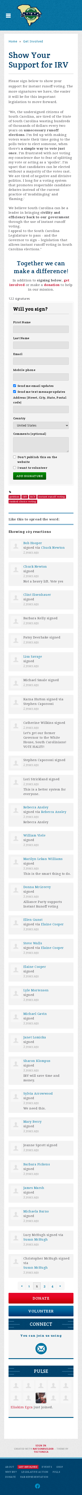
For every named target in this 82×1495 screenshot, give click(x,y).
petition (14, 496)
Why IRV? (11, 1471)
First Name (22, 322)
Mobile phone (24, 370)
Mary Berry (32, 1121)
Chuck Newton (53, 547)
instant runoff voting (51, 496)
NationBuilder (43, 1449)
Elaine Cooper (52, 924)
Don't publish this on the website (37, 459)
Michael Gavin (35, 1014)
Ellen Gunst (33, 919)
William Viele (34, 835)
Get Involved (33, 41)
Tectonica (41, 1452)
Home (13, 41)
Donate (41, 1298)
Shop (59, 1466)
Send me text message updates (41, 392)
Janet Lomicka (34, 1037)
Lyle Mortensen (36, 990)
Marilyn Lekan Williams (43, 859)
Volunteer (41, 1311)
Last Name (21, 338)
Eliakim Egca (22, 1407)
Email (18, 354)
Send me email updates (35, 386)
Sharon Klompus (37, 1061)
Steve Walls (32, 943)
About (9, 1466)
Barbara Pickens (36, 1164)
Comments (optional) (30, 434)
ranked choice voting (23, 501)
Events (47, 1466)
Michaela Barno (36, 1211)
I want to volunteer (32, 468)
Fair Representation (34, 1476)
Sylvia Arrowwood (38, 1093)
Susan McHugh (35, 1239)
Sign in (40, 1445)
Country (19, 418)
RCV (32, 496)
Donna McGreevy (37, 887)
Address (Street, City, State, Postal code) (39, 400)
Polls (56, 1471)
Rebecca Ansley (36, 807)
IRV (25, 496)
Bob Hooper (32, 543)
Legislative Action (34, 1471)
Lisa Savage (32, 656)
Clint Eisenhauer (37, 594)
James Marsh (33, 1188)
